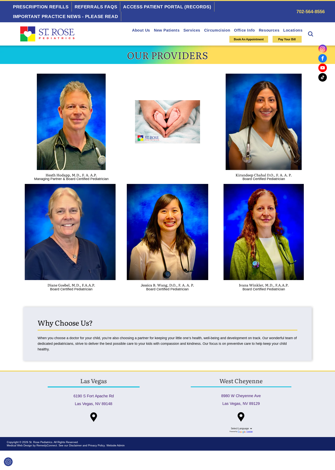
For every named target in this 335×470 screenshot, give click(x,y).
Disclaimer (75, 445)
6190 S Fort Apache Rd (93, 396)
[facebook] (322, 59)
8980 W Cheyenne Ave (241, 396)
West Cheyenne (241, 380)
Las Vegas (93, 380)
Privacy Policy (96, 445)
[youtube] (322, 68)
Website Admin (115, 445)
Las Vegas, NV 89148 (93, 404)
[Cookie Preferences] (8, 461)
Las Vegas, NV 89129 (241, 403)
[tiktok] (322, 78)
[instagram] (322, 49)
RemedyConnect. (47, 445)
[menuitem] (41, 7)
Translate (249, 431)
